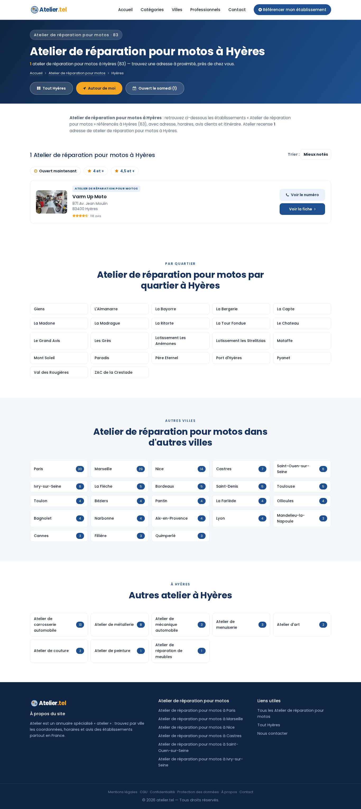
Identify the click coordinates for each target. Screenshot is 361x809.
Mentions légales (122, 791)
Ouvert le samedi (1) (157, 88)
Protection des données (198, 791)
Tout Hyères (54, 88)
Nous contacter (272, 733)
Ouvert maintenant (58, 171)
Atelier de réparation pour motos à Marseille (200, 719)
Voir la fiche (300, 209)
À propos (229, 791)
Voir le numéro (305, 194)
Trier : (294, 154)
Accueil (125, 9)
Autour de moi (101, 88)
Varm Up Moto (89, 196)
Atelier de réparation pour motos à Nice (196, 727)
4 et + (98, 171)
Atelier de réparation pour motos (77, 73)
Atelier (53, 10)
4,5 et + (127, 171)
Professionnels (205, 9)
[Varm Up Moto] (51, 202)
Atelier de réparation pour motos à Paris (196, 710)
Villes (177, 9)
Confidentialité (162, 791)
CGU (143, 791)
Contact (237, 9)
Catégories (152, 9)
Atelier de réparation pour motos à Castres (200, 735)
